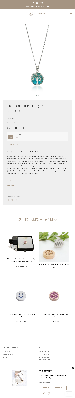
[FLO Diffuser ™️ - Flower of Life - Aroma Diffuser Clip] (54, 247)
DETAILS (9, 180)
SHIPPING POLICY (45, 357)
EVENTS (5, 357)
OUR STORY (7, 351)
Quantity (10, 118)
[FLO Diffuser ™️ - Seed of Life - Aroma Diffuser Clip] (54, 296)
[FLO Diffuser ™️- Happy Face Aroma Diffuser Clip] (21, 296)
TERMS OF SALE (44, 360)
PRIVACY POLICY (44, 351)
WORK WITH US (8, 354)
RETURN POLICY (44, 354)
